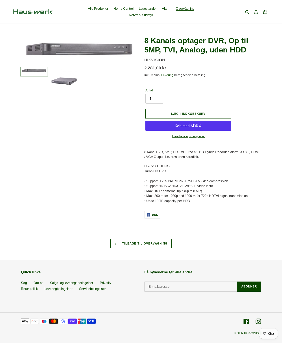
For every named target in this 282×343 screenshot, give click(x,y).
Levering (167, 75)
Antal (149, 90)
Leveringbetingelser (58, 289)
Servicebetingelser (92, 289)
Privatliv (105, 283)
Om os (38, 283)
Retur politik (29, 289)
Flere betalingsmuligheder (188, 136)
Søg (24, 283)
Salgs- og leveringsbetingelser (71, 283)
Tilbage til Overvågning (144, 243)
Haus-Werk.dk (252, 333)
